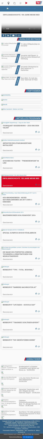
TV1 (4, 427)
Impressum (20, 422)
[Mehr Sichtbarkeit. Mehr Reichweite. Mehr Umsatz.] (21, 8)
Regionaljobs (19, 430)
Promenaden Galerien (9, 430)
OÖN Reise (25, 428)
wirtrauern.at (21, 432)
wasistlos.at (31, 430)
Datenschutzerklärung (30, 422)
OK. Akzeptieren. (27, 437)
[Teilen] (13, 35)
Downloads (8, 422)
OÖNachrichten (31, 427)
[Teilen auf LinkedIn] (8, 35)
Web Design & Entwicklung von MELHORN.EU (27, 421)
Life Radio (23, 427)
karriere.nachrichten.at (13, 427)
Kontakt (14, 422)
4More (37, 430)
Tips (25, 430)
